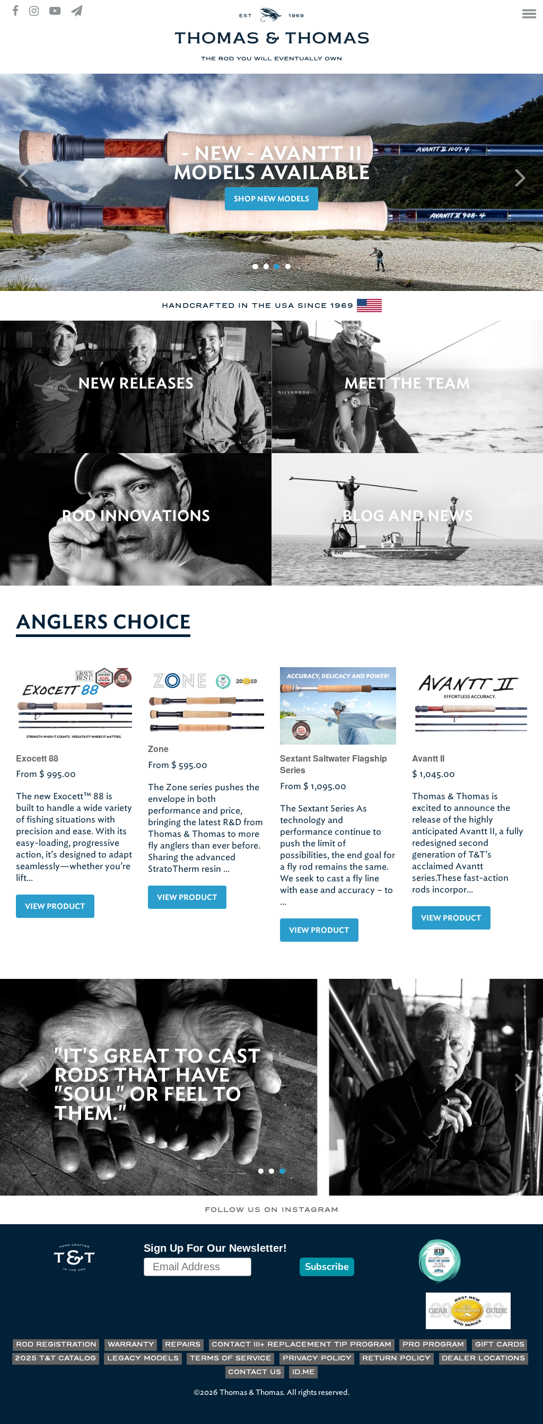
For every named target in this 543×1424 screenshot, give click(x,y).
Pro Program (433, 1345)
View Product (55, 906)
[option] (271, 182)
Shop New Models (271, 199)
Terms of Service (231, 1358)
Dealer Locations (483, 1358)
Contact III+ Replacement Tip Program (301, 1345)
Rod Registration (56, 1345)
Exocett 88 (37, 758)
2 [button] (266, 266)
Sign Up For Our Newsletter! (215, 1248)
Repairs (182, 1345)
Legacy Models (143, 1358)
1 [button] (255, 266)
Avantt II (428, 758)
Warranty (131, 1345)
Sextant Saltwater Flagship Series (333, 764)
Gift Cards (499, 1345)
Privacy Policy (317, 1358)
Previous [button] (22, 177)
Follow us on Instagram (272, 1210)
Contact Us (254, 1372)
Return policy (396, 1358)
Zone (158, 748)
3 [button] (276, 266)
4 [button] (288, 266)
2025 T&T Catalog (55, 1358)
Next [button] (520, 177)
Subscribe (327, 1266)
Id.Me (303, 1372)
